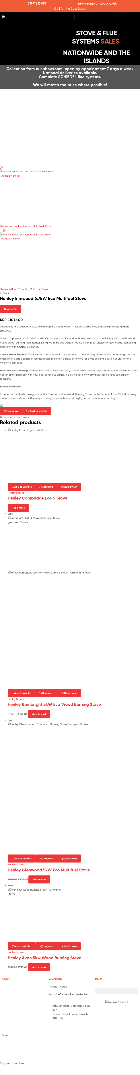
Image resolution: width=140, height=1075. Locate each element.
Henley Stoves (20, 416)
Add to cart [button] (39, 714)
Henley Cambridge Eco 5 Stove (37, 498)
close (21, 1063)
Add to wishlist (38, 411)
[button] (97, 20)
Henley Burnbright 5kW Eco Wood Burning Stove (54, 704)
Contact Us (10, 309)
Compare (13, 411)
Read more (18, 507)
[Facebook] (53, 1028)
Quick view (70, 486)
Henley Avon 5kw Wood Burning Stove (44, 957)
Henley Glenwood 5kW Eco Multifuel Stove (49, 870)
